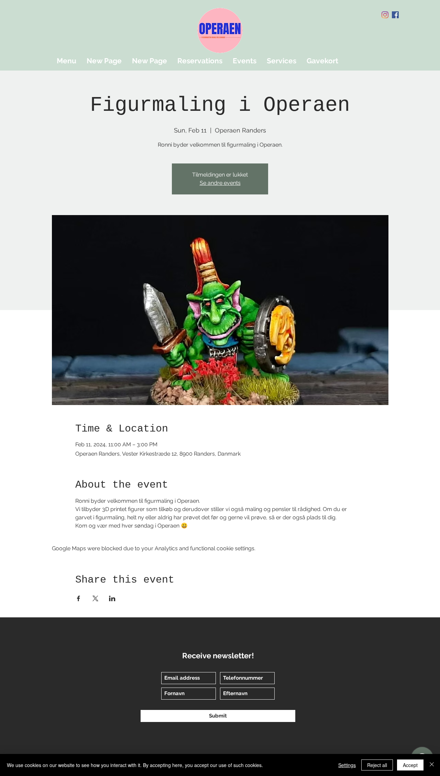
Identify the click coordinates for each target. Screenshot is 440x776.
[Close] (432, 764)
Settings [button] (347, 765)
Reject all (377, 765)
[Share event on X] (95, 598)
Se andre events (220, 183)
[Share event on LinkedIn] (112, 598)
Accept (410, 765)
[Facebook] (395, 14)
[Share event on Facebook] (78, 598)
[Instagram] (385, 14)
